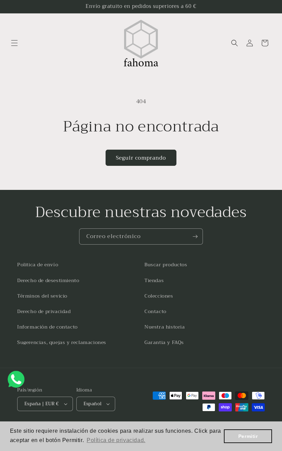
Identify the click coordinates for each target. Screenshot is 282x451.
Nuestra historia (164, 327)
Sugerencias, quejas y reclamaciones (61, 342)
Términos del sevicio (42, 296)
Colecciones (158, 296)
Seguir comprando (141, 157)
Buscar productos (165, 264)
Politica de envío (37, 264)
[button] (14, 43)
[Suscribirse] (195, 236)
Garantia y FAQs (164, 342)
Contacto (155, 311)
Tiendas (154, 280)
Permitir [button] (248, 436)
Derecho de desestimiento (48, 280)
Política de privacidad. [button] (116, 440)
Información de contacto (47, 327)
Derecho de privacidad (44, 311)
